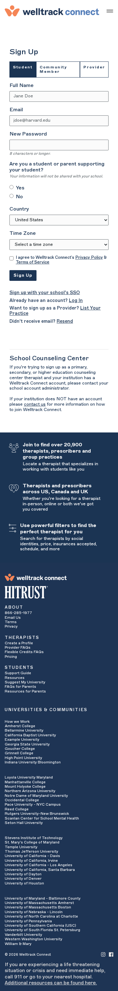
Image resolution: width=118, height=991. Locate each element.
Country (19, 209)
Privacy (11, 626)
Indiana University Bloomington (33, 762)
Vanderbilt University (23, 934)
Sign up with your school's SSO (44, 292)
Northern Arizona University (30, 791)
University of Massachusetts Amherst (39, 903)
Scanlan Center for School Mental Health (42, 818)
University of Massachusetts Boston (38, 907)
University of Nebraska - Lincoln (34, 912)
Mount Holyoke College (25, 786)
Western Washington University (33, 939)
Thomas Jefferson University (31, 851)
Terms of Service (32, 262)
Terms (11, 622)
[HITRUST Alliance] (59, 592)
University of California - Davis (32, 856)
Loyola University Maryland (29, 777)
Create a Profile (19, 643)
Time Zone (22, 233)
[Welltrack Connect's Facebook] (111, 954)
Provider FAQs (18, 647)
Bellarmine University (24, 730)
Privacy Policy (89, 257)
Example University (22, 739)
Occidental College (22, 800)
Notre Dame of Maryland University (36, 795)
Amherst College (20, 726)
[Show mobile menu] (109, 11)
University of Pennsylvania (28, 921)
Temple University (21, 847)
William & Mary (18, 944)
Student (23, 67)
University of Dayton (23, 874)
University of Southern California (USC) (40, 925)
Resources (15, 678)
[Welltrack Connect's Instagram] (103, 954)
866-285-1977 (18, 613)
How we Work (17, 721)
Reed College (17, 809)
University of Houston (24, 883)
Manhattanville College (25, 782)
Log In (76, 300)
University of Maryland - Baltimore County (43, 898)
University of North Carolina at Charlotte (41, 916)
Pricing (11, 656)
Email (16, 109)
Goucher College (20, 748)
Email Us (13, 617)
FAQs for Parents (20, 686)
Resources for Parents (25, 691)
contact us (35, 404)
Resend (65, 321)
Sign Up (23, 275)
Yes (20, 187)
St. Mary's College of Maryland (32, 842)
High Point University (23, 758)
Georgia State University (27, 744)
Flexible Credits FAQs (24, 652)
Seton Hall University (24, 823)
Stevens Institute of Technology (34, 838)
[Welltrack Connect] (52, 10)
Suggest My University (25, 682)
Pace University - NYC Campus (33, 804)
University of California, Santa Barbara (40, 870)
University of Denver (23, 878)
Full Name (21, 85)
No (19, 196)
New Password (28, 133)
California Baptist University (30, 735)
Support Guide (18, 673)
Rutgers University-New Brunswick (37, 813)
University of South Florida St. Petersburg (42, 930)
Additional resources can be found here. (51, 982)
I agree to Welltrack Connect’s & (61, 259)
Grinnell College (19, 753)
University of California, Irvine (31, 860)
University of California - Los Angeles (38, 865)
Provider (94, 67)
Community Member (53, 69)
